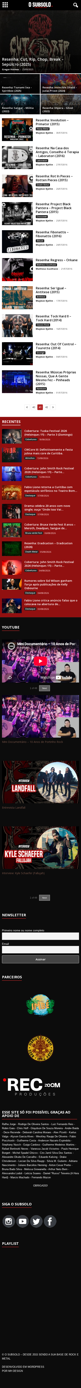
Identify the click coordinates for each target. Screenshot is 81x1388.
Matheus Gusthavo (46, 264)
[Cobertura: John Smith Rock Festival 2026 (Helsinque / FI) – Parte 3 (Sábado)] (12, 473)
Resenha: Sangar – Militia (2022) (18, 109)
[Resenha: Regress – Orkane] (17, 269)
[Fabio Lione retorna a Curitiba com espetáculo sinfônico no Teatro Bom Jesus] (12, 492)
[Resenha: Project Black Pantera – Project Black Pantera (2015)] (17, 213)
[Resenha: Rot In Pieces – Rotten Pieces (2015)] (17, 185)
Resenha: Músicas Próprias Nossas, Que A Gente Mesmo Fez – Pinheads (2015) (56, 378)
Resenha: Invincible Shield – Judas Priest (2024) (59, 89)
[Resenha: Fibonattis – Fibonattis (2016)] (17, 241)
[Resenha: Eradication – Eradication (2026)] (12, 548)
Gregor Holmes (10, 69)
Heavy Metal (43, 128)
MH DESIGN (15, 1370)
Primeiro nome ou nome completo (23, 930)
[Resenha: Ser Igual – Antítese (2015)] (17, 297)
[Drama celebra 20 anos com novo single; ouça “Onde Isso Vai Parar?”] (12, 511)
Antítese (41, 296)
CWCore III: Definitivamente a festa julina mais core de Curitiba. (48, 451)
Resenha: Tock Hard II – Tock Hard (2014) (53, 318)
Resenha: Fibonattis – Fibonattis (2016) (52, 234)
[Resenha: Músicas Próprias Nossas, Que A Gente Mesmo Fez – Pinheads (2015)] (17, 381)
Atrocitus (30, 458)
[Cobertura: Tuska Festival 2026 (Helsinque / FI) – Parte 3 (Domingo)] (12, 436)
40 (33, 407)
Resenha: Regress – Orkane (57, 260)
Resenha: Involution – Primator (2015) (52, 122)
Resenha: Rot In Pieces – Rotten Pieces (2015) (54, 178)
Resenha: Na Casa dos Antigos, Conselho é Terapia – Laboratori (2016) (57, 152)
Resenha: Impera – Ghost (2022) (57, 109)
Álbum (40, 240)
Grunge (40, 352)
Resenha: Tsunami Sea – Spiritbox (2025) (17, 89)
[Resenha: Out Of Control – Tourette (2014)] (17, 353)
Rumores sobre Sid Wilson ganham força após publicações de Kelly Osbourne (48, 584)
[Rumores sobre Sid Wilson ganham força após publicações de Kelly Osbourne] (12, 584)
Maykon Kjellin (44, 132)
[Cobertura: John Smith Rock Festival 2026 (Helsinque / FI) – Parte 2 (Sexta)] (12, 567)
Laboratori (42, 160)
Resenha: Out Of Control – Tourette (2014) (56, 346)
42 (46, 407)
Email (5, 943)
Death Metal (43, 184)
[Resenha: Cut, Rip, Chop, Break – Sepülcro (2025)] (40, 41)
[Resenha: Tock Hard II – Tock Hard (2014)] (17, 325)
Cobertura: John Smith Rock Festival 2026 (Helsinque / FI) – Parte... (49, 470)
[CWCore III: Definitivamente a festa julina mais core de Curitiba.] (12, 455)
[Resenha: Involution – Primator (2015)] (17, 129)
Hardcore (41, 388)
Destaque (30, 495)
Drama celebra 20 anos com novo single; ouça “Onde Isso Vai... (47, 507)
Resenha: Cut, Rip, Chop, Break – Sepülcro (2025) (33, 62)
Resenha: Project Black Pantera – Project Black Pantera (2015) (54, 208)
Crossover (42, 216)
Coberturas (31, 439)
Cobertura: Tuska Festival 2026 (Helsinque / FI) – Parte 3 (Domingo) (48, 432)
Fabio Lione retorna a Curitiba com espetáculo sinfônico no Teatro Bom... (50, 489)
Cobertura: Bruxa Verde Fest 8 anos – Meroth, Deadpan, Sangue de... (49, 526)
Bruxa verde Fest (33, 533)
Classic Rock (43, 324)
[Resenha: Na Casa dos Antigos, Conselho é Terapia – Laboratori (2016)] (17, 157)
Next (44, 898)
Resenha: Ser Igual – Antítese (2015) (51, 290)
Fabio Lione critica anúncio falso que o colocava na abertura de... (50, 602)
